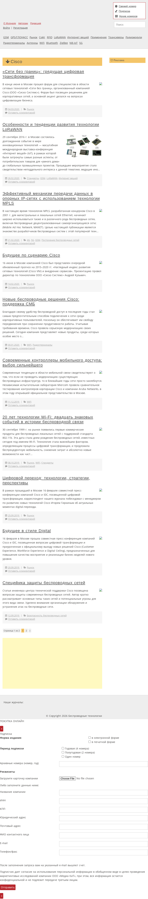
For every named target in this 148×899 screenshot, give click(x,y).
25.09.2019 (14, 515)
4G (28, 240)
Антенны (32, 43)
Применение (99, 37)
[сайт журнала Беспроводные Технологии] (102, 702)
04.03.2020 (14, 109)
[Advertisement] (52, 663)
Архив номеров (128, 16)
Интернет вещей (78, 37)
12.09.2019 (14, 615)
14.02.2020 (14, 284)
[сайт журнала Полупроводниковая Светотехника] (129, 702)
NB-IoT (73, 43)
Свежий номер (127, 6)
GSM (6, 37)
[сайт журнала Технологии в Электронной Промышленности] (59, 702)
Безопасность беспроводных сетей (47, 615)
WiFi (42, 43)
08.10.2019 (14, 462)
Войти (6, 27)
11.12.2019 (14, 401)
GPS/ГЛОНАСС (19, 37)
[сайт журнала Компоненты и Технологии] (80, 702)
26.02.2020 (14, 178)
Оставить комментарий (21, 112)
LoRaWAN (60, 37)
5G (80, 43)
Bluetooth (52, 43)
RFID (49, 37)
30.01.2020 (14, 344)
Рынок (33, 37)
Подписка (124, 11)
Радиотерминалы (14, 43)
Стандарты (33, 178)
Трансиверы (116, 37)
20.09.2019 (14, 567)
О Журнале (9, 23)
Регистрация (20, 27)
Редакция (35, 23)
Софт (42, 37)
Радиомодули (134, 37)
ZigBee (64, 43)
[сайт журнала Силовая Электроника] (36, 702)
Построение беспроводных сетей (60, 240)
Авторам (23, 23)
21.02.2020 (14, 240)
